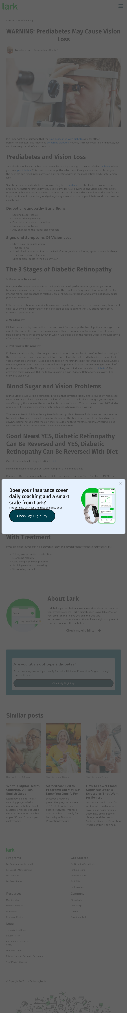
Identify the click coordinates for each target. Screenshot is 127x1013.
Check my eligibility (32, 516)
